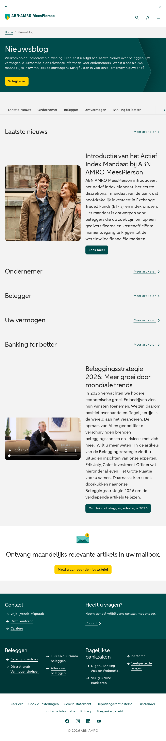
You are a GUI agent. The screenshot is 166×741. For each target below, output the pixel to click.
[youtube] (98, 721)
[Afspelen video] (42, 438)
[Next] (164, 109)
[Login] (147, 17)
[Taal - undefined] (6, 6)
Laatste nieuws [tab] (19, 110)
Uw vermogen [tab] (95, 110)
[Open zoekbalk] (137, 17)
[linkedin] (88, 721)
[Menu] (158, 17)
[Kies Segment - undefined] (159, 6)
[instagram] (77, 721)
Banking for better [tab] (127, 110)
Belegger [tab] (71, 110)
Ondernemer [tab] (47, 110)
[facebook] (67, 721)
